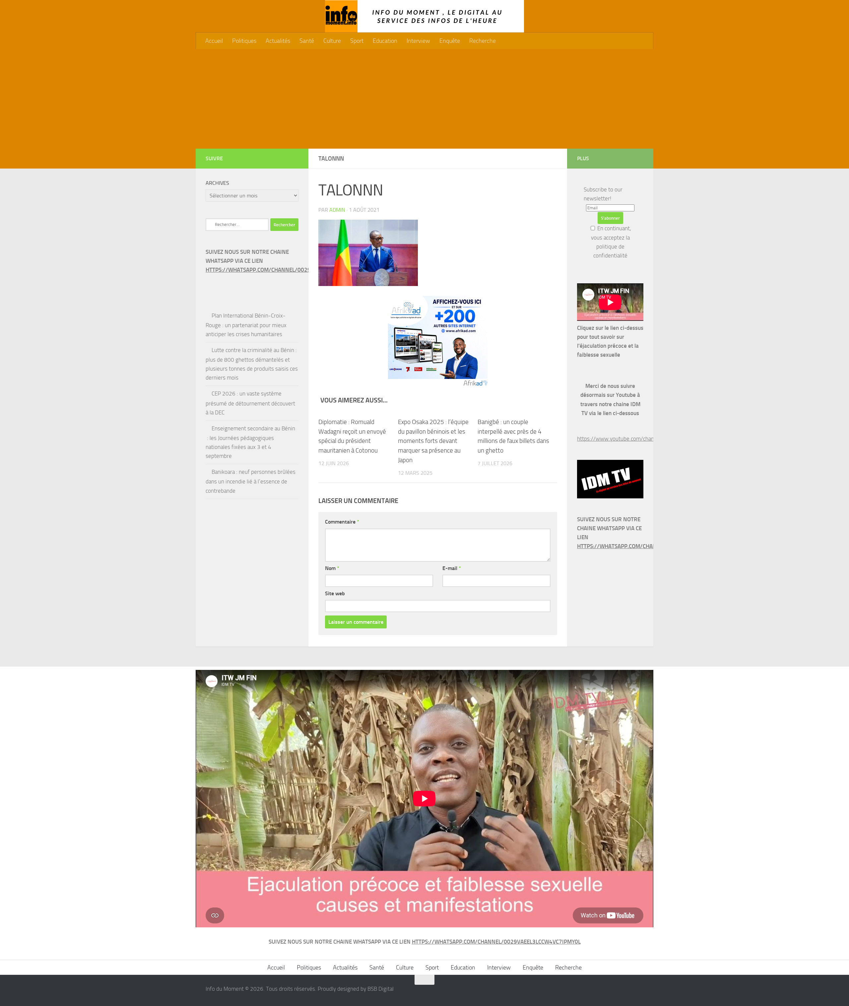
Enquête (449, 40)
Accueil (214, 40)
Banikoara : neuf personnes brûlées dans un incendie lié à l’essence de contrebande (250, 481)
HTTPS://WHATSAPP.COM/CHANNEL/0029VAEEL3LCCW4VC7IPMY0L (290, 269)
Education (385, 40)
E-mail (451, 568)
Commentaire (342, 522)
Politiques (244, 40)
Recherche (482, 40)
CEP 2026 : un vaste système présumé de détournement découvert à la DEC (250, 402)
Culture (332, 40)
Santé (306, 40)
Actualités (278, 40)
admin (337, 210)
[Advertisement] (424, 98)
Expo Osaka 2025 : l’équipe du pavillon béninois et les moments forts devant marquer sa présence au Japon (433, 441)
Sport (356, 40)
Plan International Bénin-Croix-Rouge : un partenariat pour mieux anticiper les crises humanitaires (246, 324)
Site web (335, 593)
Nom (332, 568)
